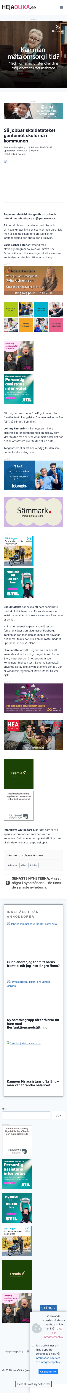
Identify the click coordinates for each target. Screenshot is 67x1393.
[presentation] (33, 939)
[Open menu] (61, 7)
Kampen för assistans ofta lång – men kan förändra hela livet (33, 1083)
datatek (12, 865)
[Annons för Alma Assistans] (33, 111)
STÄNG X (48, 1308)
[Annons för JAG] (19, 370)
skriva (33, 865)
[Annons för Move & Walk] (33, 331)
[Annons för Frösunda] (33, 489)
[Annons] (33, 87)
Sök (4, 1109)
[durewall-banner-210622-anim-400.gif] (19, 806)
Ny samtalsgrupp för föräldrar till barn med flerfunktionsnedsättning (33, 1023)
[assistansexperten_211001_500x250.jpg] (33, 712)
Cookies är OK (48, 1371)
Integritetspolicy (13, 1351)
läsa (23, 865)
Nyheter (35, 150)
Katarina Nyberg (17, 147)
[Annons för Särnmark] (33, 525)
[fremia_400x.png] (19, 774)
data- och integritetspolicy (53, 1332)
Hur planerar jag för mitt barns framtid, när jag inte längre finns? (33, 964)
